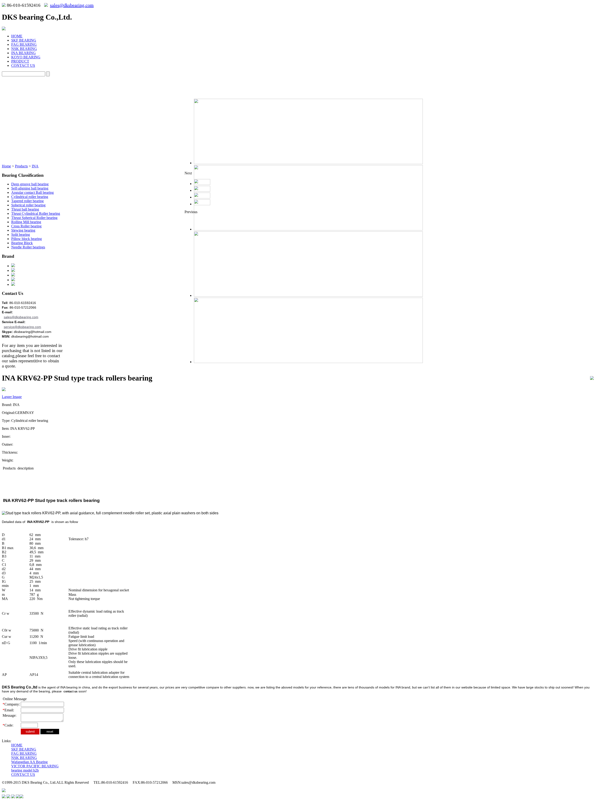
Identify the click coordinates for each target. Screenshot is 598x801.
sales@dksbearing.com (72, 5)
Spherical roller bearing (28, 205)
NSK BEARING (24, 49)
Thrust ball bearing (25, 209)
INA (35, 166)
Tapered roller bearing (27, 201)
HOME (16, 36)
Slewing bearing (23, 230)
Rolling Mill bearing (26, 222)
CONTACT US (23, 65)
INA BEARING (23, 53)
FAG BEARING (24, 44)
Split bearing (20, 234)
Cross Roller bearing (26, 226)
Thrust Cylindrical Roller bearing (35, 213)
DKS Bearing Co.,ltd (19, 687)
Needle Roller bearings (28, 247)
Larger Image (12, 397)
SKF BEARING (23, 40)
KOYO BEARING (25, 57)
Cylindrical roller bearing (29, 197)
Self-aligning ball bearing (29, 188)
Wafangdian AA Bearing (29, 762)
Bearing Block (22, 243)
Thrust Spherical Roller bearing (34, 218)
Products (21, 166)
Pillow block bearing (26, 239)
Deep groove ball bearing (30, 184)
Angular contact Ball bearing (32, 192)
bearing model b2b (25, 770)
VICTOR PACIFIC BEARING (35, 766)
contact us (71, 691)
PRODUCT (20, 61)
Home (6, 166)
